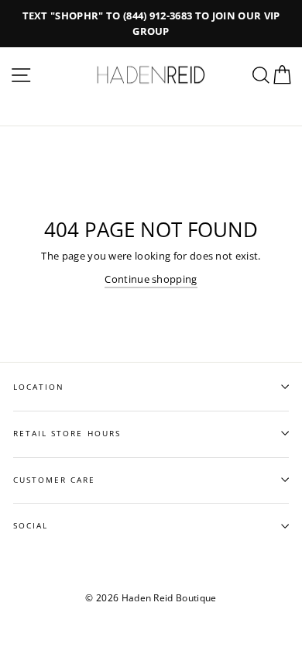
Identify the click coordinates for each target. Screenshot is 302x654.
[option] (151, 24)
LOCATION (38, 386)
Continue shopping (151, 279)
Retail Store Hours (67, 433)
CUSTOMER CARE (54, 479)
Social (30, 525)
